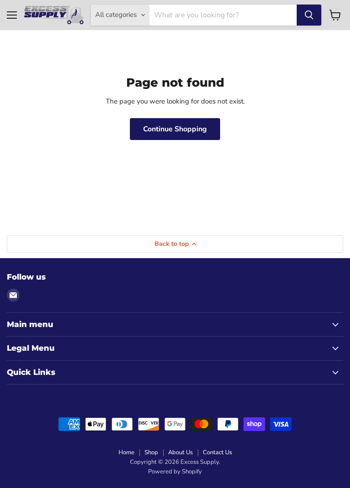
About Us (180, 452)
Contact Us (217, 452)
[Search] (309, 15)
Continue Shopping (175, 129)
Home (126, 452)
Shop (151, 452)
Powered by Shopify (175, 471)
